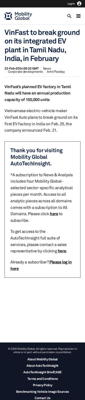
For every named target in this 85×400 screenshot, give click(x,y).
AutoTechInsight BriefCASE (42, 372)
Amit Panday (56, 71)
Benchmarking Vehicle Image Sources (42, 391)
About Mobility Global (42, 359)
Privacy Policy (42, 385)
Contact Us (42, 398)
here (54, 213)
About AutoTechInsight (42, 365)
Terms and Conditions (42, 379)
